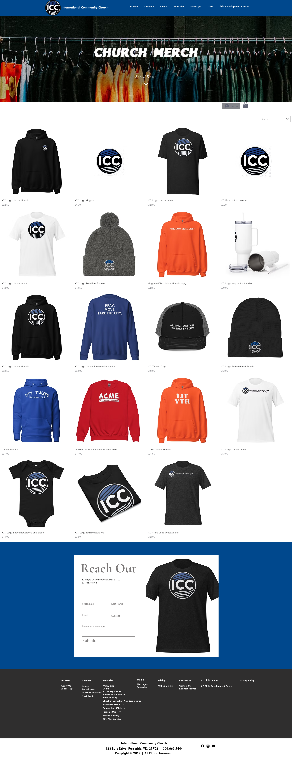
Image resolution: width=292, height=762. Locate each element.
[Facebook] (203, 746)
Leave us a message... (94, 626)
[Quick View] (37, 161)
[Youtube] (214, 746)
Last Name (117, 603)
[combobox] (275, 119)
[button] (133, 6)
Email (85, 615)
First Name (88, 603)
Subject (115, 615)
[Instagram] (208, 746)
